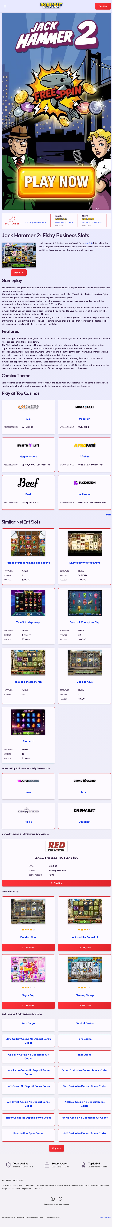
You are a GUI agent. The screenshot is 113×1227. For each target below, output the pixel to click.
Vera (28, 792)
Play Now (103, 6)
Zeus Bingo (28, 1023)
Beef (28, 494)
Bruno (84, 792)
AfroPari (85, 456)
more (108, 514)
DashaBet (85, 821)
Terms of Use (105, 1217)
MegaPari (84, 418)
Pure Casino (85, 1038)
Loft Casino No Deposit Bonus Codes (28, 1086)
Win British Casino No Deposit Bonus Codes (28, 1103)
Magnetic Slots (28, 456)
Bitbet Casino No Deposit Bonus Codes (28, 1117)
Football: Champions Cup (84, 622)
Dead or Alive (85, 681)
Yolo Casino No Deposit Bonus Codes (84, 1086)
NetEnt (88, 243)
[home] (51, 10)
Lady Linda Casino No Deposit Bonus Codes (28, 1072)
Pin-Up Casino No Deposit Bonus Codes (85, 1117)
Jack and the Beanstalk (28, 681)
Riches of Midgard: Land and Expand (28, 562)
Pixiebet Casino (85, 1023)
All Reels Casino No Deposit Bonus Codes (85, 1103)
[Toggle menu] (5, 6)
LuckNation (85, 494)
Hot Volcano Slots (52, 222)
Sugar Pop (28, 995)
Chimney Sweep (85, 995)
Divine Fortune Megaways (84, 562)
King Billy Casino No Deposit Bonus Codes (28, 1056)
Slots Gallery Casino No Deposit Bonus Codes (28, 1040)
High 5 (28, 821)
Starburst (28, 741)
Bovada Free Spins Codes (28, 1133)
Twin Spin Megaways (28, 622)
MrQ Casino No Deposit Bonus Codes (84, 1133)
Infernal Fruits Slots (80, 222)
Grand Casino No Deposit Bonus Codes (85, 1070)
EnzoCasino (85, 1054)
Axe (28, 418)
